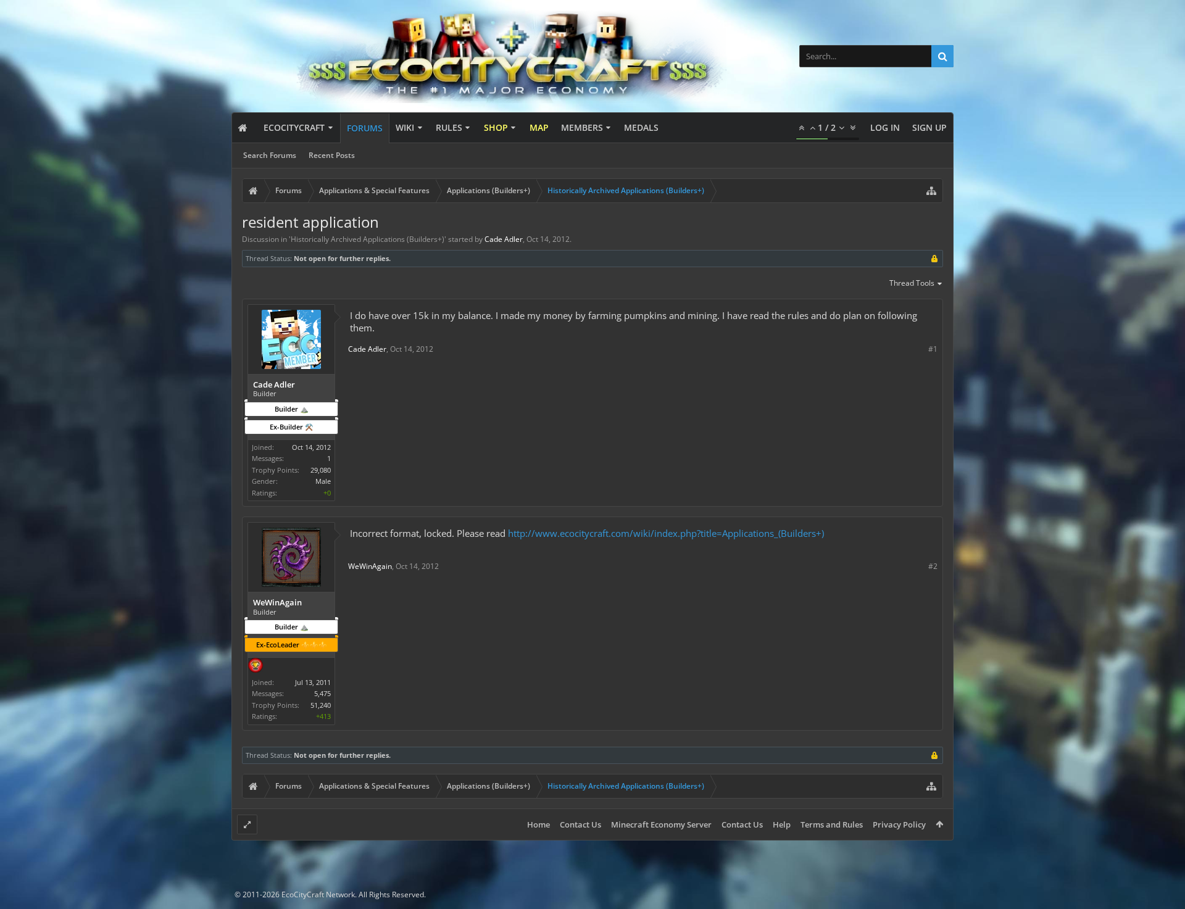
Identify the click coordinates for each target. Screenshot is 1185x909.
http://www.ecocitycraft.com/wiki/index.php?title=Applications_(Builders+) (666, 533)
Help (782, 824)
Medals (641, 127)
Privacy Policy (899, 824)
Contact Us (580, 824)
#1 (933, 349)
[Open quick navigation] (931, 190)
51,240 (320, 705)
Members (582, 127)
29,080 (320, 470)
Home (538, 824)
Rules (449, 127)
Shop (496, 127)
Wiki (405, 127)
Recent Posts (332, 155)
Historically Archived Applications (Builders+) (367, 239)
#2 (933, 566)
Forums (365, 128)
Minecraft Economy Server (661, 824)
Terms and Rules (831, 824)
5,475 (322, 693)
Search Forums (269, 155)
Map (539, 127)
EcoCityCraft (294, 127)
